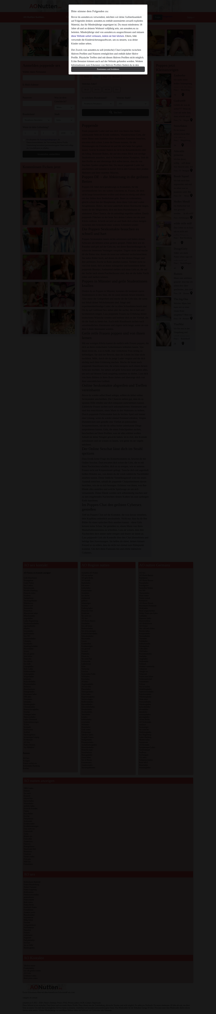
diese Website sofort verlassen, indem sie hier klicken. (98, 36)
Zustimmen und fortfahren (108, 69)
